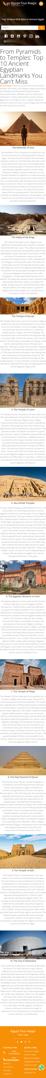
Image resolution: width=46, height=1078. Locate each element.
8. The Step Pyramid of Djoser (23, 777)
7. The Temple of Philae (23, 691)
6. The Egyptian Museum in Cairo (23, 596)
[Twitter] (21, 1042)
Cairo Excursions (30, 1065)
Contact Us (7, 1074)
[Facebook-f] (17, 1042)
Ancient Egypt (6, 85)
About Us (6, 1063)
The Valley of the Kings (23, 237)
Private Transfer (30, 1054)
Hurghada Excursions (32, 1061)
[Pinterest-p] (29, 1042)
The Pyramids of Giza (23, 147)
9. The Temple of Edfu (23, 870)
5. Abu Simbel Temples (23, 502)
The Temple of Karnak (23, 316)
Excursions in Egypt (31, 1051)
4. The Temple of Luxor (23, 409)
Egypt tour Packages (32, 1058)
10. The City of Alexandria (23, 960)
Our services (8, 1067)
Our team (7, 1070)
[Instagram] (25, 1042)
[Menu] (41, 4)
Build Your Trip (30, 1072)
